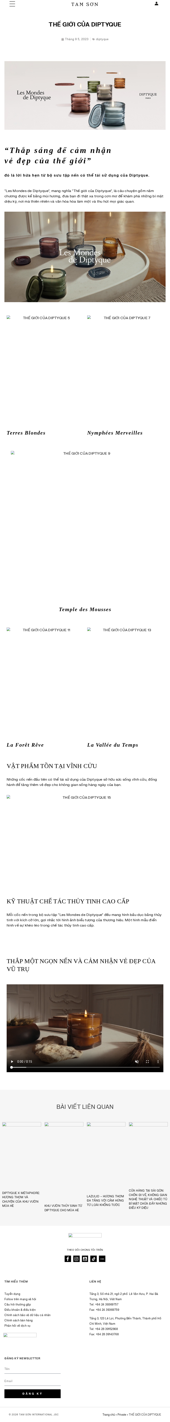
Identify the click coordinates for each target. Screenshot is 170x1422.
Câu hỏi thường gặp (17, 1304)
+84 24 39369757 (107, 1304)
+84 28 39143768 (107, 1334)
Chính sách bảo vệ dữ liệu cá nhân (27, 1315)
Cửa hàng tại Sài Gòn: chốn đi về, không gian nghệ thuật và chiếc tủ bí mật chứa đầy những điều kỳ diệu (148, 1199)
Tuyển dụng (12, 1294)
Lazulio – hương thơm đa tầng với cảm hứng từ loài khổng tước (105, 1201)
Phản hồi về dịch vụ (17, 1326)
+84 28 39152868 (106, 1329)
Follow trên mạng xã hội (20, 1299)
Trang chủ (108, 1414)
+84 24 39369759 (107, 1310)
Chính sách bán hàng (18, 1320)
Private (122, 1414)
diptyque (102, 39)
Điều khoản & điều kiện (20, 1310)
